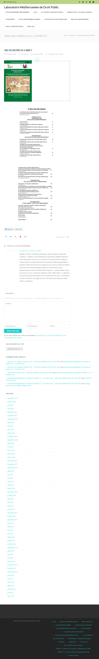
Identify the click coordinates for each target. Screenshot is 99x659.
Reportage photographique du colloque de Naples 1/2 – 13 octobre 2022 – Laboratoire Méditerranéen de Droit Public (44, 378)
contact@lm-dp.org (11, 2)
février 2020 (11, 454)
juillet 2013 (10, 586)
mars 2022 (10, 409)
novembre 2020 (12, 436)
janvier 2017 (11, 540)
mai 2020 (10, 447)
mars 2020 (10, 450)
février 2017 (11, 537)
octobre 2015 (11, 568)
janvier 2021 (11, 433)
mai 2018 (10, 506)
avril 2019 (10, 481)
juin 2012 (10, 593)
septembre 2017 (12, 520)
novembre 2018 (12, 492)
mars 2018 (10, 509)
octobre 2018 (11, 495)
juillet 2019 (10, 471)
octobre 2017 (11, 516)
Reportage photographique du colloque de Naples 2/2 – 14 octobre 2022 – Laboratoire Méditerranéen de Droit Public (44, 383)
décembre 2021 (12, 412)
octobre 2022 (11, 402)
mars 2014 (10, 582)
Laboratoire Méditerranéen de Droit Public (31, 7)
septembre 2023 (12, 398)
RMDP (41, 54)
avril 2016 (10, 558)
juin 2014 (10, 579)
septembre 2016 (12, 547)
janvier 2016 (11, 561)
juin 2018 (10, 502)
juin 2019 (10, 474)
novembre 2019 (12, 464)
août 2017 (10, 523)
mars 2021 (10, 429)
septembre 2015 (12, 572)
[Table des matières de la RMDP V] (37, 81)
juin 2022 (10, 405)
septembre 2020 (12, 440)
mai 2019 (10, 478)
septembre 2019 (12, 468)
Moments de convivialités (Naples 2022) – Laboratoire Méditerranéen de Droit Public (34, 367)
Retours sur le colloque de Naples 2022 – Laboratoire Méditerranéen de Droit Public (33, 361)
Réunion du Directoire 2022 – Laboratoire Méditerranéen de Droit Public (30, 372)
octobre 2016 (11, 544)
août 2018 (10, 499)
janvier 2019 (11, 488)
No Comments (24, 54)
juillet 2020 (10, 443)
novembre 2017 (12, 513)
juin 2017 (10, 530)
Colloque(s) (36, 54)
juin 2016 (10, 554)
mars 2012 (10, 596)
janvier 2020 (11, 457)
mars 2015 (10, 575)
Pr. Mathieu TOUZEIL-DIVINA (30, 251)
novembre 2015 (12, 565)
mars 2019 (10, 485)
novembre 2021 (12, 415)
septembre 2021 (12, 419)
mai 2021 (10, 426)
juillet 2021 (10, 422)
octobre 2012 (11, 589)
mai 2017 (10, 534)
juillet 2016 (10, 551)
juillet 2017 (10, 527)
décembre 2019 (12, 461)
